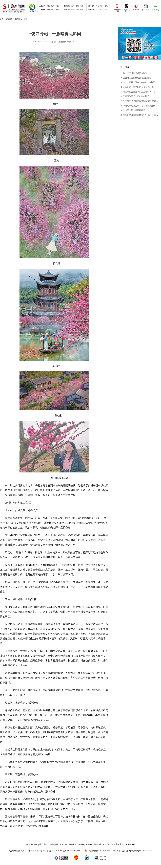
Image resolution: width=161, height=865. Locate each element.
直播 (48, 9)
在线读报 (67, 6)
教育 (101, 6)
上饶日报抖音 (126, 11)
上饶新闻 (42, 6)
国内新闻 (91, 9)
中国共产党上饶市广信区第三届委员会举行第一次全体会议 (140, 106)
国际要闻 (91, 6)
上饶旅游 (9, 19)
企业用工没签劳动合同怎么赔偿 (137, 78)
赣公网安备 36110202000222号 (102, 851)
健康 (106, 6)
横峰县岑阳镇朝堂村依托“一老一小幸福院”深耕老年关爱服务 (140, 115)
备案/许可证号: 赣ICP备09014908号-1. (65, 851)
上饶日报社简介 (31, 844)
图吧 (106, 9)
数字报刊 (145, 10)
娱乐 (97, 9)
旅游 (81, 9)
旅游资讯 (18, 19)
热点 (52, 6)
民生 (57, 6)
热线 (52, 9)
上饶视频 (42, 9)
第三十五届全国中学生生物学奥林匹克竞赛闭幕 (140, 82)
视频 (57, 9)
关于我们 (43, 844)
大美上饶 (155, 10)
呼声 (72, 9)
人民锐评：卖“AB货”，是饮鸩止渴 (138, 87)
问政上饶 (67, 9)
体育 (101, 9)
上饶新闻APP (117, 11)
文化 (97, 6)
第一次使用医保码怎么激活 (135, 73)
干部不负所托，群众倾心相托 (136, 96)
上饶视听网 (32, 11)
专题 (77, 6)
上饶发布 (136, 10)
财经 (77, 9)
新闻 (72, 6)
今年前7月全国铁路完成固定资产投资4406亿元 (139, 101)
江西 (81, 6)
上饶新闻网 (13, 8)
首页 (2, 19)
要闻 (48, 6)
